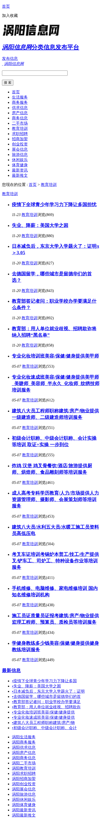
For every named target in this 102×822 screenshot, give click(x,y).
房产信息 (20, 113)
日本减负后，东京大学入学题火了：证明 (48, 691)
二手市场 (20, 123)
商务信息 (20, 118)
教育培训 (20, 128)
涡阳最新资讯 (24, 810)
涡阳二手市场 (24, 763)
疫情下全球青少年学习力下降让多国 (44, 681)
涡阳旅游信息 (24, 794)
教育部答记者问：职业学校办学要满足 (46, 702)
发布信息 (10, 58)
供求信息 (20, 108)
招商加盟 (20, 139)
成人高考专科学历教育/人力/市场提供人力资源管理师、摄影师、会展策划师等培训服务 (55, 499)
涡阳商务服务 (24, 742)
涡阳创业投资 (24, 784)
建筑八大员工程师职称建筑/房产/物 (43, 722)
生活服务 (20, 97)
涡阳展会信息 (24, 789)
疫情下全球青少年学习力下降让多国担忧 (54, 204)
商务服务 (20, 102)
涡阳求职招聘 (24, 773)
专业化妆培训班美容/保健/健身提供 (43, 712)
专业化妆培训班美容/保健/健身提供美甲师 (55, 355)
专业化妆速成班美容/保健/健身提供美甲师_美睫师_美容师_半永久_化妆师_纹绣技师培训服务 (56, 383)
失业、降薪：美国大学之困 (40, 225)
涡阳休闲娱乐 (24, 799)
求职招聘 (20, 134)
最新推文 (20, 175)
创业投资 (20, 144)
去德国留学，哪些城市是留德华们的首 (46, 696)
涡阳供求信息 (24, 747)
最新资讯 (20, 170)
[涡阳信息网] (33, 36)
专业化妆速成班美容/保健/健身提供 (43, 717)
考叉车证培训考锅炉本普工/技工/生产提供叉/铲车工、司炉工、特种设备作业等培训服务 (55, 561)
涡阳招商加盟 (24, 779)
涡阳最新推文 (24, 815)
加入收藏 (10, 15)
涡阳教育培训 (24, 768)
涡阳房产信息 (24, 753)
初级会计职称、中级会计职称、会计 (44, 728)
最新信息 (11, 670)
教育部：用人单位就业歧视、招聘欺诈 (46, 707)
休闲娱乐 (20, 160)
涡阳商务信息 (24, 758)
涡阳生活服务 (24, 737)
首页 (6, 6)
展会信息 (20, 149)
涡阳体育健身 (24, 805)
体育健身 (20, 165)
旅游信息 (20, 154)
